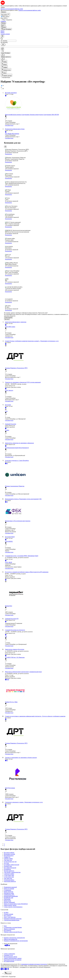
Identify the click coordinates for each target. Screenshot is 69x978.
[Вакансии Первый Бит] (36, 594)
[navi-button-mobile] (2, 36)
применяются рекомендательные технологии (34, 964)
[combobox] (8, 41)
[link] (3, 27)
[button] (2, 31)
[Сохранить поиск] (2, 49)
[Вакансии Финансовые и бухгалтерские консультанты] (36, 511)
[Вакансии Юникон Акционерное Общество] (36, 475)
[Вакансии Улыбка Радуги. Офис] (36, 691)
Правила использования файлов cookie (29, 10)
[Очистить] (3, 44)
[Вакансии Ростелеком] (36, 774)
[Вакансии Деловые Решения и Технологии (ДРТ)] (36, 357)
